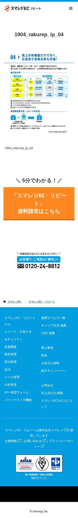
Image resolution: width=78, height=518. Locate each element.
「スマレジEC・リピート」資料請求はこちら (39, 203)
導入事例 (47, 348)
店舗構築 (10, 347)
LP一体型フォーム (16, 392)
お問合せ (47, 385)
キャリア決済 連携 (53, 325)
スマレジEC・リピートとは (19, 321)
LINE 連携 (48, 333)
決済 (7, 369)
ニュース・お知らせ (18, 331)
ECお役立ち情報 (52, 393)
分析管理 (10, 385)
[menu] (71, 8)
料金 (44, 355)
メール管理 (12, 377)
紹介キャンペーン (53, 370)
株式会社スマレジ (51, 430)
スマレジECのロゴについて (56, 403)
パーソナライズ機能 (18, 400)
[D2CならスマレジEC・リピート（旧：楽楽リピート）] (41, 8)
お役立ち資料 (50, 363)
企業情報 (11, 441)
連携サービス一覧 (53, 318)
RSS (39, 489)
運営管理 (10, 354)
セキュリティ (13, 339)
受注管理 (10, 362)
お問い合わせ (33, 441)
